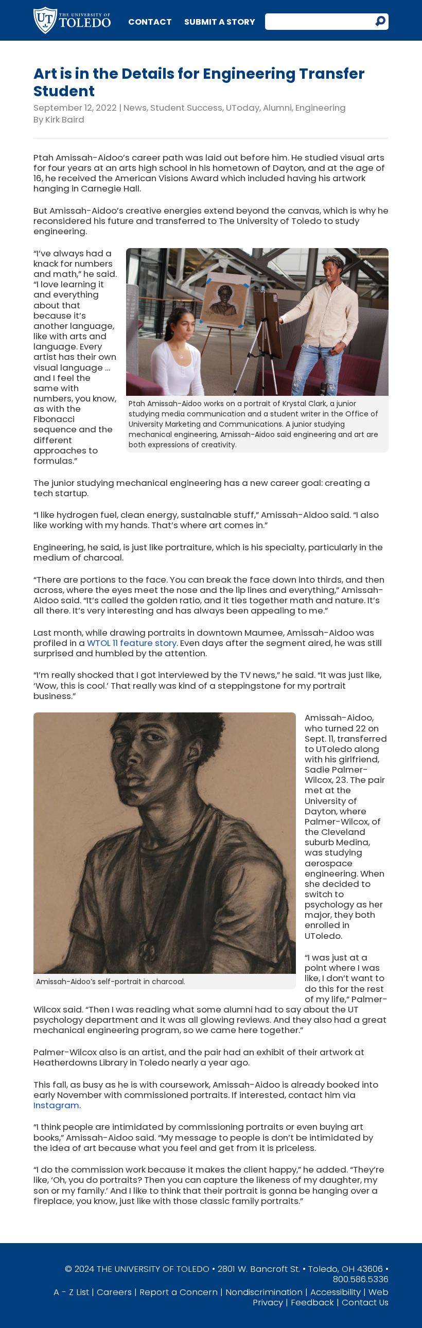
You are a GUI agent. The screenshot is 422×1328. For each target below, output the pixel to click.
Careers (114, 1292)
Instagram (56, 1105)
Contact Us (365, 1302)
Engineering (320, 107)
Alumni (277, 107)
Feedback (312, 1302)
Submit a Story (219, 22)
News (135, 107)
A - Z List (71, 1292)
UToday (242, 107)
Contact (150, 22)
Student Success (186, 107)
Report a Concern (178, 1292)
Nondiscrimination (264, 1292)
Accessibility (335, 1292)
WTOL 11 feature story (132, 643)
